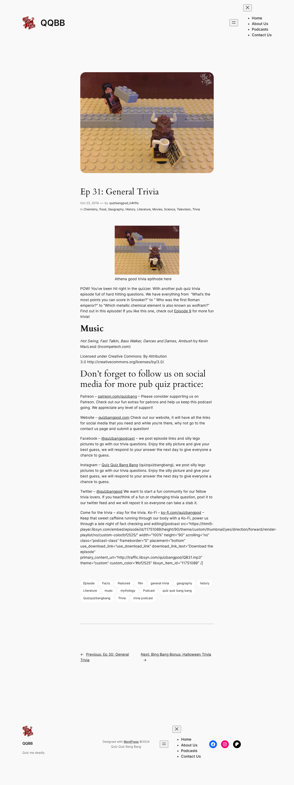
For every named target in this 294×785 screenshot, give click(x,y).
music (109, 590)
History (130, 209)
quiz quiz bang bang (177, 590)
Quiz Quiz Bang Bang (120, 465)
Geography (116, 209)
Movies (157, 209)
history (204, 583)
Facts (106, 583)
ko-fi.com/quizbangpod (181, 512)
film (140, 583)
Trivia (196, 209)
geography (184, 583)
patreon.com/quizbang (117, 396)
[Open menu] (233, 22)
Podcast (149, 590)
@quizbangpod (109, 491)
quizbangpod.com (113, 417)
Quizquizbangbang (96, 598)
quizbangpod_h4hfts (124, 203)
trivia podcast (143, 598)
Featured (124, 583)
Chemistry (91, 209)
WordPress (131, 741)
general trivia (160, 583)
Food (102, 209)
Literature (144, 209)
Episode (88, 583)
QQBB (52, 22)
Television (184, 209)
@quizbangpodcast (118, 438)
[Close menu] (247, 7)
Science (169, 209)
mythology (128, 590)
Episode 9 (182, 311)
